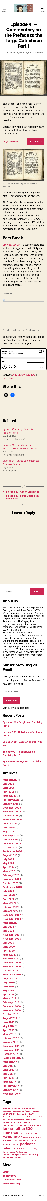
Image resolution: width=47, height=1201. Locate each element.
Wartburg (33, 1154)
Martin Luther (12, 1137)
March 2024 (9, 871)
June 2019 (8, 986)
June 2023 (9, 895)
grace (33, 1120)
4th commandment (12, 1108)
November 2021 (12, 934)
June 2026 (9, 787)
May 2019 (8, 990)
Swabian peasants (9, 1152)
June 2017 (8, 1069)
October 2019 (10, 970)
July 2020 (8, 942)
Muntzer (7, 1140)
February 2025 (11, 835)
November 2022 (12, 919)
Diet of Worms (9, 1117)
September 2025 (12, 819)
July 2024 (8, 859)
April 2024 (8, 867)
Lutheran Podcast (26, 1134)
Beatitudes (36, 1111)
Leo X (38, 1125)
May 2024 (8, 863)
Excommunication (37, 1117)
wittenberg (8, 1157)
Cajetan (20, 1114)
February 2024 (11, 875)
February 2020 (11, 958)
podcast (27, 1144)
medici (25, 1138)
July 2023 (8, 891)
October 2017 (10, 1054)
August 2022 (10, 922)
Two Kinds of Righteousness (15, 1155)
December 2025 (12, 807)
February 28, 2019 (15, 53)
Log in (6, 1171)
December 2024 (12, 843)
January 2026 (11, 803)
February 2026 (11, 799)
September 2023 (12, 887)
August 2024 (10, 855)
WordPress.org (11, 1183)
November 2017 (12, 1050)
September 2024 (12, 851)
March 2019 (9, 998)
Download (35, 141)
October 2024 (10, 847)
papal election (23, 1140)
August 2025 (10, 823)
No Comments (36, 53)
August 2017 (10, 1062)
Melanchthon (35, 1137)
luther (8, 1129)
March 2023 (9, 903)
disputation (21, 1117)
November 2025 (12, 811)
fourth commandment (20, 1120)
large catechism (25, 1125)
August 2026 (10, 779)
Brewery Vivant (11, 244)
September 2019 (12, 974)
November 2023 (12, 879)
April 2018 (8, 1030)
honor (16, 1122)
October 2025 (10, 815)
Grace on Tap (17, 1195)
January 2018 (10, 1042)
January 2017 (10, 1089)
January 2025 (11, 839)
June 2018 (8, 1022)
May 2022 (8, 930)
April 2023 (8, 899)
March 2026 (9, 795)
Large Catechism (11, 141)
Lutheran (10, 1133)
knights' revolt (9, 1125)
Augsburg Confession (22, 1111)
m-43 (35, 1134)
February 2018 (11, 1038)
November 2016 (12, 1093)
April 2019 (8, 994)
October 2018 (10, 1014)
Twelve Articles (21, 1152)
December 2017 (12, 1046)
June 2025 (9, 827)
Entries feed (9, 1175)
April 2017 (8, 1077)
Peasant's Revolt (11, 1144)
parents (32, 1140)
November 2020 (12, 938)
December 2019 (12, 962)
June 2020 (9, 946)
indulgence (25, 1122)
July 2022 (8, 926)
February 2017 (11, 1085)
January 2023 (11, 911)
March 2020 (9, 954)
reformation (12, 1148)
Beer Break (9, 1113)
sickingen (35, 1149)
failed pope (6, 1120)
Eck (28, 1117)
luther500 (23, 1128)
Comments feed (12, 1179)
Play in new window (23, 374)
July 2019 (8, 982)
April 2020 (9, 950)
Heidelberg (7, 1122)
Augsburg (7, 1111)
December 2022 (12, 915)
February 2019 (11, 1002)
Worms (18, 1157)
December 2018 (12, 1006)
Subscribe (11, 700)
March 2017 (9, 1081)
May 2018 (8, 1026)
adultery (32, 1108)
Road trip (27, 1149)
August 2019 (10, 978)
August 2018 (10, 1018)
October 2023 (10, 883)
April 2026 (8, 791)
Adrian (25, 1108)
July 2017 (8, 1065)
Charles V (29, 1114)
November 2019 (12, 966)
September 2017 (12, 1058)
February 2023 (11, 907)
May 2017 (8, 1073)
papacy (15, 1140)
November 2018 (12, 1010)
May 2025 (8, 831)
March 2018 (9, 1034)
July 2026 (8, 783)
